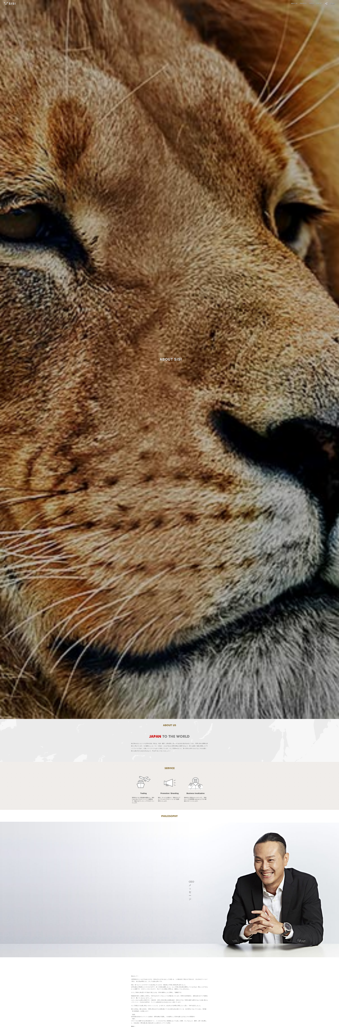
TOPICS (311, 3)
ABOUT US (294, 3)
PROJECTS (303, 3)
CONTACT (319, 3)
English (333, 3)
